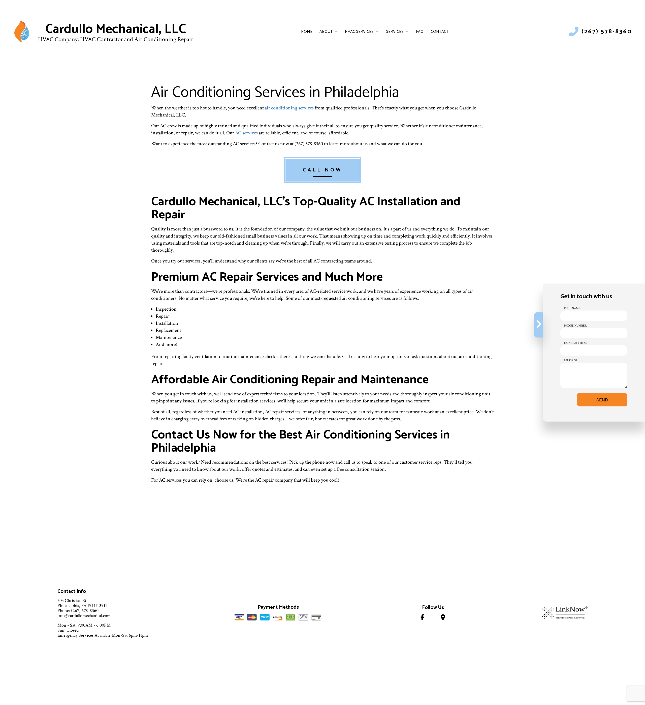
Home (306, 31)
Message (570, 360)
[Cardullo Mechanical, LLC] (21, 31)
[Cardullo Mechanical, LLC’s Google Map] (443, 618)
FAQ (420, 31)
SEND (602, 400)
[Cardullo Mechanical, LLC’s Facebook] (422, 618)
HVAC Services (359, 31)
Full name (572, 308)
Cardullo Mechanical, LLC (115, 29)
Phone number (575, 326)
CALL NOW (322, 170)
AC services (246, 133)
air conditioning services (289, 108)
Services (395, 31)
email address (575, 343)
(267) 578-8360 (607, 31)
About (326, 31)
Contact (439, 31)
